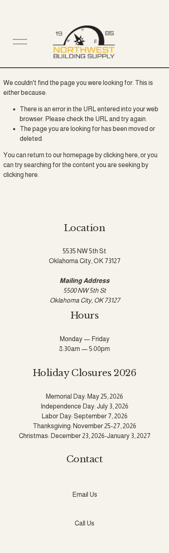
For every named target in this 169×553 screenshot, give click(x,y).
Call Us (84, 523)
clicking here (120, 154)
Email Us (84, 494)
